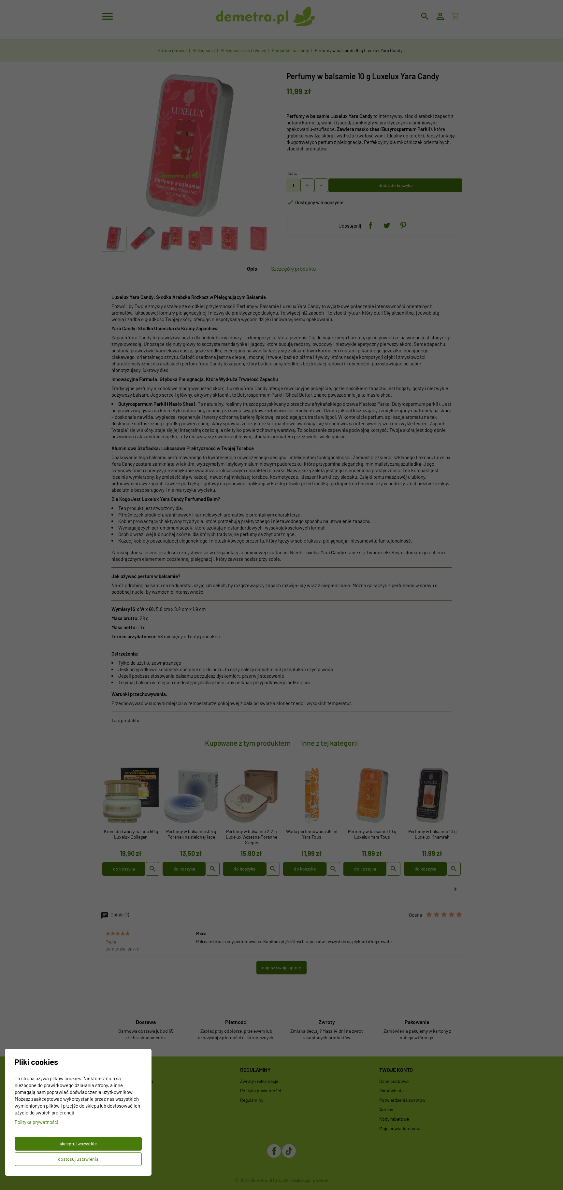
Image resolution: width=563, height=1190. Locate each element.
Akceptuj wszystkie (78, 1143)
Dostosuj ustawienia (78, 1159)
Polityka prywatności (36, 1122)
